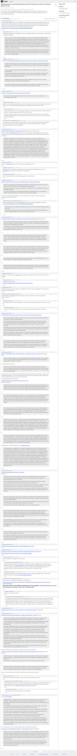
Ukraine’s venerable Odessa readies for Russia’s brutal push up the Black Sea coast (20, 651)
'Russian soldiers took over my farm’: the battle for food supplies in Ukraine (19, 609)
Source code (32, 754)
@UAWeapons (6, 170)
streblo (5, 31)
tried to (18, 33)
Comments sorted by (47, 18)
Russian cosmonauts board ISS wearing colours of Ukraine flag (16, 93)
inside (22, 685)
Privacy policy (55, 754)
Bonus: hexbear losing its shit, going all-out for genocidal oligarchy (17, 553)
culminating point (14, 132)
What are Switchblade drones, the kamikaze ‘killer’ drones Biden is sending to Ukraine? (21, 353)
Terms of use (64, 754)
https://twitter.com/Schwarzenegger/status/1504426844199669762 (17, 28)
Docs (11, 754)
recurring (9, 9)
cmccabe (4, 20)
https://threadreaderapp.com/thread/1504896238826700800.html (18, 204)
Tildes (5, 1)
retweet (38, 289)
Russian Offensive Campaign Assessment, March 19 (13, 131)
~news (11, 1)
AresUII (3, 549)
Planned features (42, 754)
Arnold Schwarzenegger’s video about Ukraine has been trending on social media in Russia (27, 60)
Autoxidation (6, 174)
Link (13, 20)
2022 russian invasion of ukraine (28, 9)
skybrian (4, 129)
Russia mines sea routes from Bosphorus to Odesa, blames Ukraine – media (19, 615)
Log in (75, 1)
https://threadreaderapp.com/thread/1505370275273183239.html (18, 283)
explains (18, 275)
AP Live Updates (8, 696)
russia (4, 9)
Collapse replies (13, 18)
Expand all (18, 18)
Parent (17, 31)
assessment (12, 295)
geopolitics (20, 9)
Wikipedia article (25, 445)
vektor (6, 109)
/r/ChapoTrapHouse (20, 565)
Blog (17, 754)
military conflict (14, 9)
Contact (24, 754)
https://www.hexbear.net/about (24, 575)
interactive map (9, 164)
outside (17, 685)
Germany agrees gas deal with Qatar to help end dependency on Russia (18, 546)
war (17, 9)
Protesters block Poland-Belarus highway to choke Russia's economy (17, 728)
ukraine (6, 9)
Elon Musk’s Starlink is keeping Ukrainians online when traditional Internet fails (19, 218)
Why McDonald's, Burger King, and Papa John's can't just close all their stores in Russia (21, 315)
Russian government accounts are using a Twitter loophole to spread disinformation (21, 181)
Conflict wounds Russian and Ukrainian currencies (13, 472)
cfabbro (5, 59)
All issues (46, 754)
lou (4, 120)
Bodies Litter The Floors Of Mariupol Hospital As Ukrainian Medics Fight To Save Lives (21, 551)
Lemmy (37, 564)
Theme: (35, 751)
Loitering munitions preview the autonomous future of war (15, 380)
